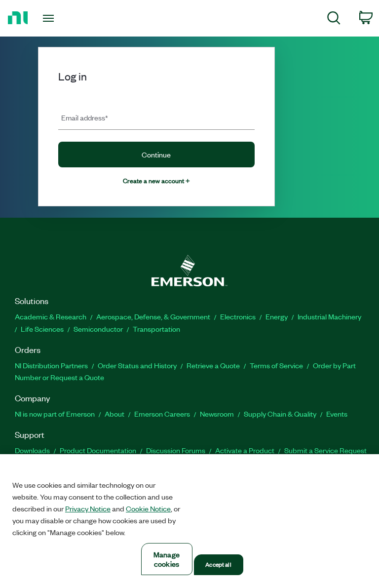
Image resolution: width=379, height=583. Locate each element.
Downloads (32, 450)
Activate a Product (244, 450)
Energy (276, 316)
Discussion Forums (175, 450)
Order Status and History (137, 365)
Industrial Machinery (329, 316)
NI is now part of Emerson (55, 414)
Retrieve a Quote (213, 365)
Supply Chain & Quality (280, 414)
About (114, 414)
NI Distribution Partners (51, 365)
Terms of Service (276, 365)
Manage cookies (166, 559)
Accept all (218, 564)
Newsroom (217, 414)
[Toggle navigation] (59, 18)
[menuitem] (334, 19)
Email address (84, 117)
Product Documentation (98, 450)
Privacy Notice (88, 508)
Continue (156, 154)
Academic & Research (50, 316)
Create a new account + (156, 180)
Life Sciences (42, 329)
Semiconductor (98, 329)
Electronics (238, 316)
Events (336, 414)
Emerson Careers (162, 414)
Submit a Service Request (325, 450)
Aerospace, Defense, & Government (153, 316)
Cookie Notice (148, 508)
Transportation (156, 329)
